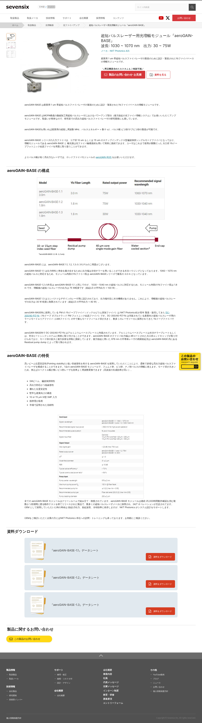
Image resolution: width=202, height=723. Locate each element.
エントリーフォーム (113, 703)
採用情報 (100, 18)
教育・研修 (108, 694)
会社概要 (83, 18)
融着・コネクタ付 (64, 678)
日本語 (42, 7)
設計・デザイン (63, 683)
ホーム (15, 25)
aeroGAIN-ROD (104, 157)
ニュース (157, 683)
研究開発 (13, 695)
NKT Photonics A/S (115, 50)
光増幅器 (49, 25)
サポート (67, 18)
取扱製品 (14, 18)
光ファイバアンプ (71, 25)
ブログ (156, 678)
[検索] (192, 7)
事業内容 (107, 674)
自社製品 (13, 691)
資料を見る (160, 74)
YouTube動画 (158, 674)
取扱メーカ (32, 18)
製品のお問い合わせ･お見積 (125, 74)
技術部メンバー (15, 699)
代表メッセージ (111, 682)
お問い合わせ (184, 18)
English (51, 7)
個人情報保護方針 (160, 691)
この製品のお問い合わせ (27, 638)
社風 (105, 678)
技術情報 (50, 18)
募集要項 (107, 698)
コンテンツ (118, 18)
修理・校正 (62, 674)
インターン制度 (111, 690)
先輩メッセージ (111, 686)
